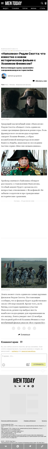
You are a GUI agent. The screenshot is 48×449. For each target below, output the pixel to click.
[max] (33, 386)
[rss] (15, 386)
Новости (14, 49)
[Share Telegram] (30, 446)
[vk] (20, 386)
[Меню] (2, 3)
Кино (6, 84)
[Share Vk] (6, 446)
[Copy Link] (42, 446)
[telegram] (24, 386)
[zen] (28, 386)
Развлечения (5, 49)
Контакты (44, 420)
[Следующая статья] (24, 371)
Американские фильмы (23, 84)
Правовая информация (30, 420)
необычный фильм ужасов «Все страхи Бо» (23, 322)
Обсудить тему (41, 81)
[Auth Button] (45, 3)
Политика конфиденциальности (9, 420)
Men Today (13, 3)
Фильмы (12, 84)
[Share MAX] (18, 446)
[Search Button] (42, 3)
